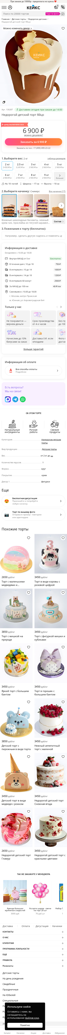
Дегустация (42, 926)
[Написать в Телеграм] (15, 399)
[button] (61, 205)
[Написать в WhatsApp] (23, 399)
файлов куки (32, 1017)
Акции (33, 1033)
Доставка (8, 926)
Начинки (57, 926)
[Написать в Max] (8, 399)
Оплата (26, 926)
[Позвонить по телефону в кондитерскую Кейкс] (62, 7)
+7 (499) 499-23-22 (41, 148)
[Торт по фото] (62, 14)
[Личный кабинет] (10, 7)
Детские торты (49, 449)
